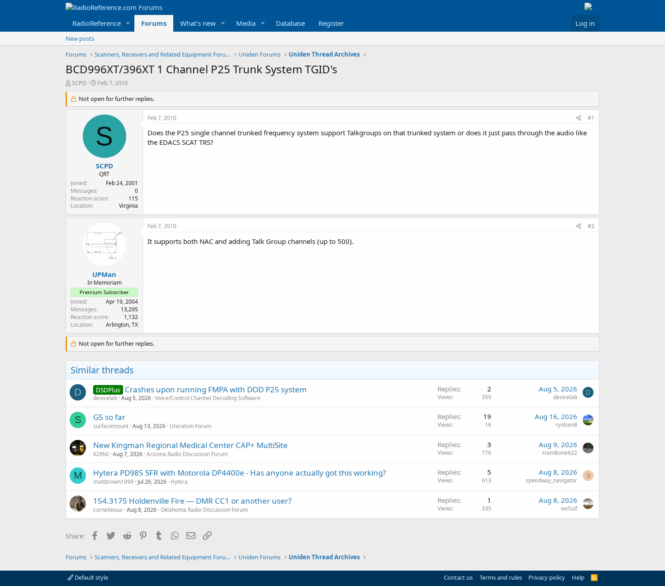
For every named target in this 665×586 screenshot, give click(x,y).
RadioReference (96, 23)
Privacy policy (546, 577)
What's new (198, 23)
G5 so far (109, 417)
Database (290, 23)
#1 (591, 118)
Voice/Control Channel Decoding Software (208, 398)
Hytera (179, 482)
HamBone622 (559, 453)
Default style (90, 577)
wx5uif (569, 508)
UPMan (104, 274)
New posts (80, 38)
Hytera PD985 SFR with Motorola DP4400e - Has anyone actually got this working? (239, 472)
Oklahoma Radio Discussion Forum (204, 510)
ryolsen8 (566, 425)
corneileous (108, 510)
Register (331, 23)
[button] (128, 23)
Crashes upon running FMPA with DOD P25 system (216, 389)
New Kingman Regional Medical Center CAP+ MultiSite (190, 445)
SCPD (79, 83)
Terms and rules (501, 577)
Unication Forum (190, 426)
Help (578, 577)
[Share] (578, 118)
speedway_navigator (551, 480)
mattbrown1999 (113, 482)
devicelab (105, 398)
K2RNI (101, 454)
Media (246, 23)
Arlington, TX (122, 325)
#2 (591, 226)
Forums (153, 23)
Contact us (458, 577)
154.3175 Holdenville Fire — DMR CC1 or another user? (192, 500)
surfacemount (110, 426)
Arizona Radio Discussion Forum (187, 454)
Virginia (128, 206)
